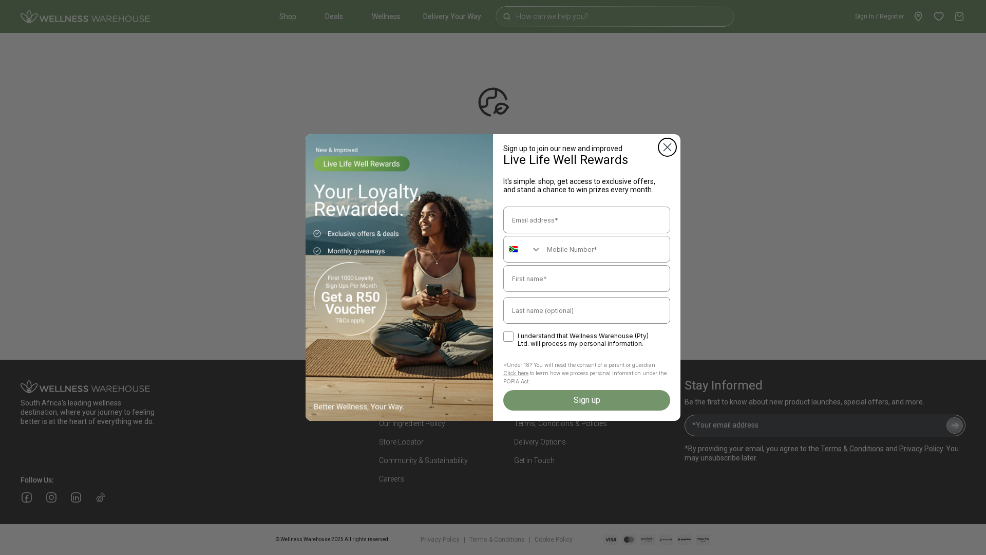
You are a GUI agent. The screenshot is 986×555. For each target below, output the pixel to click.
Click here (515, 373)
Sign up (587, 400)
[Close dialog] (667, 147)
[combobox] (523, 249)
